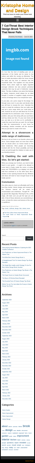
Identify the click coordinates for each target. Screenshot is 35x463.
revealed (22, 443)
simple (19, 445)
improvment (23, 436)
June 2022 (5, 381)
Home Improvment (7, 416)
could (3, 430)
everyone (4, 433)
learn (19, 440)
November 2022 (6, 365)
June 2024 (5, 309)
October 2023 (6, 333)
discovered (24, 430)
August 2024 (5, 303)
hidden (14, 436)
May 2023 (5, 347)
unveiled (16, 449)
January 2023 (6, 359)
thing (3, 447)
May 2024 (5, 311)
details (19, 430)
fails (20, 208)
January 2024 (6, 323)
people (4, 443)
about (5, 426)
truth (18, 447)
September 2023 (6, 335)
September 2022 (6, 371)
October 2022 (6, 369)
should (14, 445)
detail (14, 430)
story (23, 445)
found (30, 433)
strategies (27, 445)
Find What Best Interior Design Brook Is (13, 257)
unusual (11, 449)
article (10, 426)
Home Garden (6, 410)
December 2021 (6, 399)
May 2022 (5, 383)
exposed (21, 433)
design (17, 208)
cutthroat (11, 208)
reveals (28, 442)
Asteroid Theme (29, 461)
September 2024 (6, 299)
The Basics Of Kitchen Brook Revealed (13, 278)
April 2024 (5, 315)
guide (10, 436)
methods (23, 440)
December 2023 (6, 327)
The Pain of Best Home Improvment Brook (16, 212)
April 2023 (5, 351)
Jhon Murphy (18, 36)
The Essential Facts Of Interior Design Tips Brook (16, 281)
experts (10, 433)
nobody (28, 440)
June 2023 (5, 345)
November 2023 (6, 329)
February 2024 (6, 321)
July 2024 (5, 305)
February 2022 (6, 393)
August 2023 (5, 339)
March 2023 (5, 353)
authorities (15, 426)
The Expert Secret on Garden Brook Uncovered (15, 275)
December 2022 (6, 363)
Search (4, 235)
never (28, 208)
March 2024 (5, 317)
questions (10, 443)
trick (15, 447)
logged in (13, 225)
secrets (9, 445)
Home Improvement (7, 413)
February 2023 (6, 357)
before (20, 426)
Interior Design (6, 419)
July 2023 (5, 341)
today (11, 447)
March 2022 (5, 389)
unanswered (24, 447)
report (16, 443)
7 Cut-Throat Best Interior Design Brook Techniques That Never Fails (17, 29)
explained (15, 433)
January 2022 (6, 395)
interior (24, 208)
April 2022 (5, 387)
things (6, 447)
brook (6, 208)
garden (5, 436)
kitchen (13, 440)
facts (26, 433)
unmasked (5, 449)
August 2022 (5, 375)
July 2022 (5, 377)
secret (4, 445)
